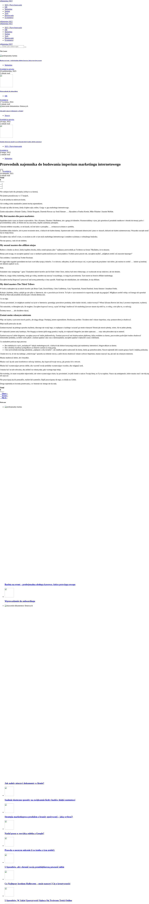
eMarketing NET (6, 1)
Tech (6, 13)
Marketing (8, 9)
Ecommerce (9, 18)
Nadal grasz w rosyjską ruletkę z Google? (24, 833)
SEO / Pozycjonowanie (13, 5)
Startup (7, 11)
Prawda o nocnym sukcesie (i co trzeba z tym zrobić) (30, 850)
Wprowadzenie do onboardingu (9, 91)
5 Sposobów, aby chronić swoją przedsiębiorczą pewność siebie (34, 867)
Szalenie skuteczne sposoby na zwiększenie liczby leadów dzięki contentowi (21, 141)
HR (6, 7)
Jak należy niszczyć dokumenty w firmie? (11, 111)
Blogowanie (9, 15)
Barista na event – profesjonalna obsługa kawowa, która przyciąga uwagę (21, 60)
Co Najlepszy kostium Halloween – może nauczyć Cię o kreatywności (37, 883)
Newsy (7, 116)
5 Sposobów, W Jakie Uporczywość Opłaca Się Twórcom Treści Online (38, 900)
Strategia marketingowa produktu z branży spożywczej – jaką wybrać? (39, 817)
